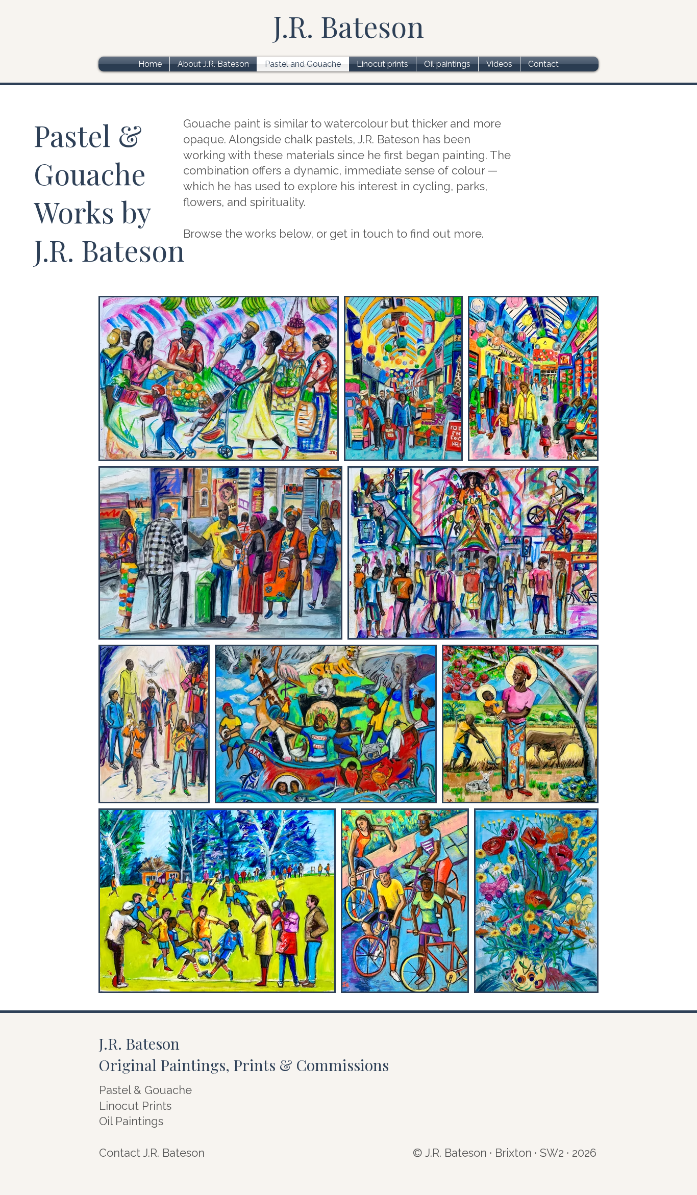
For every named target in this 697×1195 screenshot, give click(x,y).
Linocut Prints (135, 1105)
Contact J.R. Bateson (152, 1152)
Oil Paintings (131, 1121)
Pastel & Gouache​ (145, 1090)
